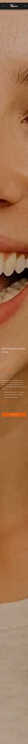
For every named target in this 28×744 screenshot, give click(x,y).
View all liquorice (14, 414)
